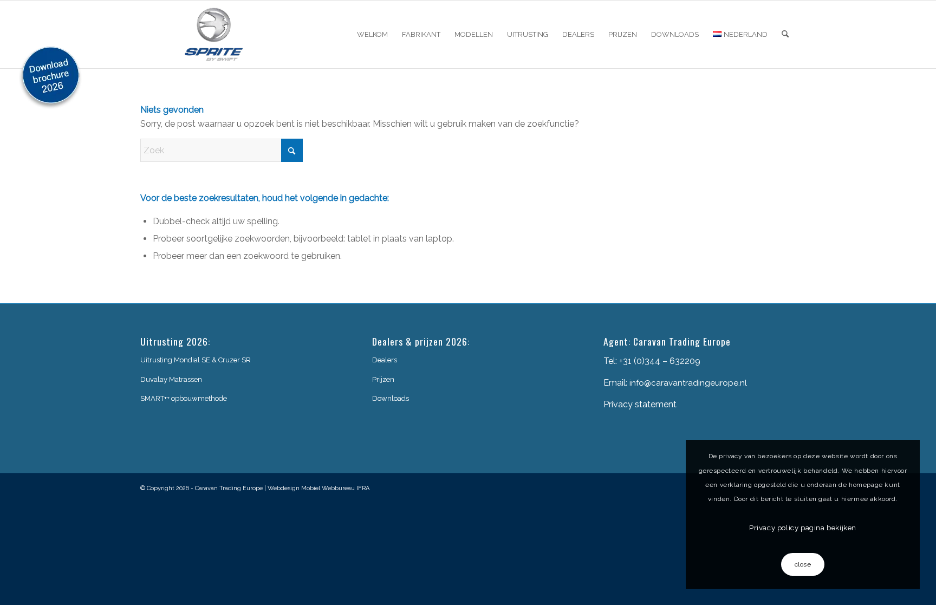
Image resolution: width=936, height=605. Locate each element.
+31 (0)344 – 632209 (659, 361)
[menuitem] (372, 34)
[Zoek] (785, 34)
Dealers (384, 360)
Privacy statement (640, 404)
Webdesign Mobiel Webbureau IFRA (318, 488)
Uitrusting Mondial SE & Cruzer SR (195, 360)
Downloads (390, 398)
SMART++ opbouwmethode (183, 398)
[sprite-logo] (214, 34)
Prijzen (383, 379)
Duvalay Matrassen (171, 379)
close (803, 564)
